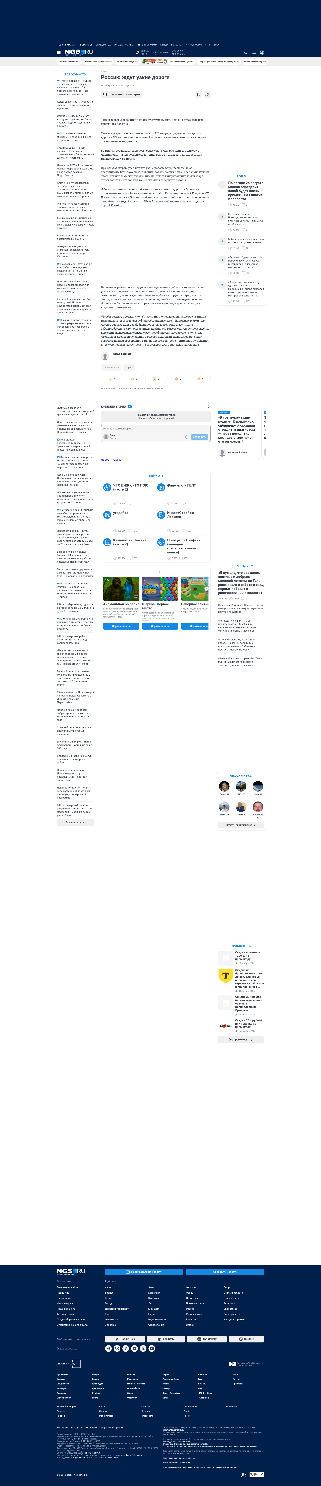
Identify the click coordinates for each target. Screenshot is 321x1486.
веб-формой (112, 1457)
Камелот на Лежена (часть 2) (129, 542)
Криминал (154, 1292)
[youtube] (151, 1348)
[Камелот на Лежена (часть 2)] (108, 549)
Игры (208, 45)
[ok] (125, 1348)
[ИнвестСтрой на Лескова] (162, 522)
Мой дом (153, 1308)
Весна (108, 1298)
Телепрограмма (147, 45)
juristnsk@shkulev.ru (133, 1455)
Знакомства (103, 45)
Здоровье (111, 1324)
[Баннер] (154, 62)
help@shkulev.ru (78, 1457)
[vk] (117, 1348)
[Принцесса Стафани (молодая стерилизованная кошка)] (162, 549)
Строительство (111, 367)
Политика (192, 1298)
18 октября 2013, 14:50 (112, 85)
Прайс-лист (63, 1292)
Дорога (129, 367)
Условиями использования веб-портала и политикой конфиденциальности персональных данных (210, 1446)
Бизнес (109, 1292)
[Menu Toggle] (59, 52)
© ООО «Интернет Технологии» (72, 1475)
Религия (191, 1319)
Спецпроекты (232, 1314)
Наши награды (65, 1303)
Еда (107, 1314)
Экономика (230, 1308)
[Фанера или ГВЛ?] (162, 494)
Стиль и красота (233, 1292)
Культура (153, 1298)
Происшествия (195, 1303)
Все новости (76, 74)
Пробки (161, 52)
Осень (189, 1292)
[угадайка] (108, 522)
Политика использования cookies (179, 1458)
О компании (64, 1298)
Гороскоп (177, 45)
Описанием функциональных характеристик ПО (185, 1444)
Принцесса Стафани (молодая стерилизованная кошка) (183, 546)
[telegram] (108, 1348)
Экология (229, 1303)
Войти (113, 438)
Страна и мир (231, 1298)
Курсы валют (194, 45)
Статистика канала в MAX (72, 1324)
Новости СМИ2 (111, 459)
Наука (151, 1314)
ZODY (217, 45)
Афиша (164, 45)
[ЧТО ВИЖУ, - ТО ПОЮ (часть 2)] (108, 494)
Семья (190, 1324)
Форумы (130, 45)
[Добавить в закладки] (198, 94)
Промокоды (86, 45)
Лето (151, 1303)
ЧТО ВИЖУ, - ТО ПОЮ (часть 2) (130, 487)
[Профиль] (262, 52)
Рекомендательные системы (176, 1463)
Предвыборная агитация (71, 1319)
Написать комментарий (125, 94)
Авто (108, 1287)
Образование (156, 1324)
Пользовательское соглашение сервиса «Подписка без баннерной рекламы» (199, 1467)
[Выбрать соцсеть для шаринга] (207, 94)
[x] (143, 1348)
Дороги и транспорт (117, 1308)
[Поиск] (246, 52)
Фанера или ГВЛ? (181, 485)
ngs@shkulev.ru (93, 1453)
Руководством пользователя (176, 1441)
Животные (111, 1319)
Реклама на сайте (67, 1287)
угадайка (120, 513)
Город (108, 1303)
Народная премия (234, 1319)
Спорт (227, 1287)
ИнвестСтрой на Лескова (180, 515)
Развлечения (194, 1314)
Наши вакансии (66, 1308)
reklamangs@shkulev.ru (173, 1430)
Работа (190, 1308)
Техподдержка (65, 1314)
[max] (134, 1348)
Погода (118, 45)
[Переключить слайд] (206, 589)
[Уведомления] (254, 52)
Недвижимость (66, 45)
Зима (151, 1287)
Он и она (191, 1287)
